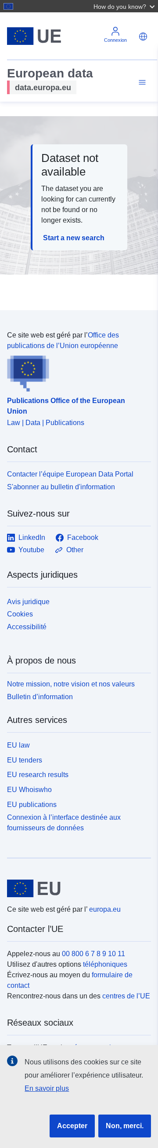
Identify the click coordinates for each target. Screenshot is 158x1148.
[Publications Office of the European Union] (75, 371)
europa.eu (105, 909)
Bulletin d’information (40, 697)
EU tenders (24, 760)
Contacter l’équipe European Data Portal (70, 474)
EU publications (32, 804)
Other (74, 550)
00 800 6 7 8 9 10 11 (93, 953)
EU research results (37, 774)
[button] (125, 6)
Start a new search (73, 238)
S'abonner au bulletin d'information (61, 487)
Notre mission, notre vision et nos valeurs (71, 684)
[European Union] (75, 888)
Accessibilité (27, 627)
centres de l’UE (126, 996)
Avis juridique (28, 601)
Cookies (20, 614)
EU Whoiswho (29, 789)
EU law (18, 745)
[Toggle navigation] (141, 82)
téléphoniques (105, 964)
